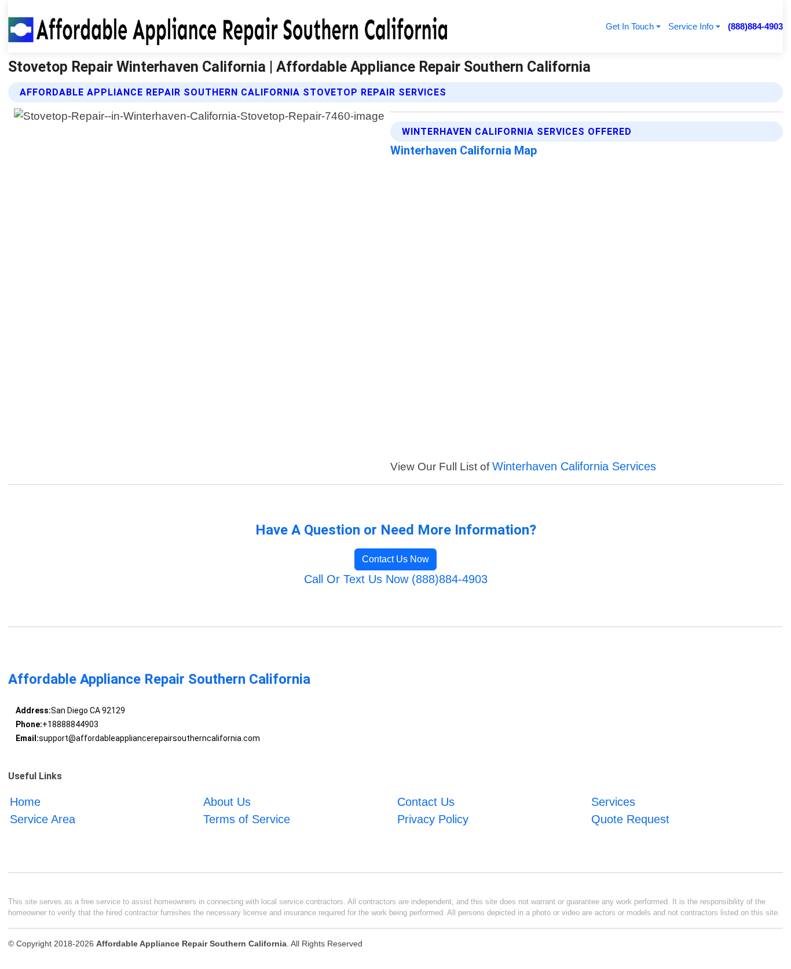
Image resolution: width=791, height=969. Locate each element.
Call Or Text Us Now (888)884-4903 (396, 579)
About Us (227, 801)
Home (25, 801)
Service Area (42, 819)
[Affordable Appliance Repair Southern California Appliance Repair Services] (230, 26)
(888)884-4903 (755, 26)
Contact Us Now (395, 559)
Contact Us (426, 801)
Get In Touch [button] (630, 26)
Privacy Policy (432, 819)
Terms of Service (246, 819)
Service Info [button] (690, 26)
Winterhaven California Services (574, 466)
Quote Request (630, 819)
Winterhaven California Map (463, 150)
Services (613, 801)
